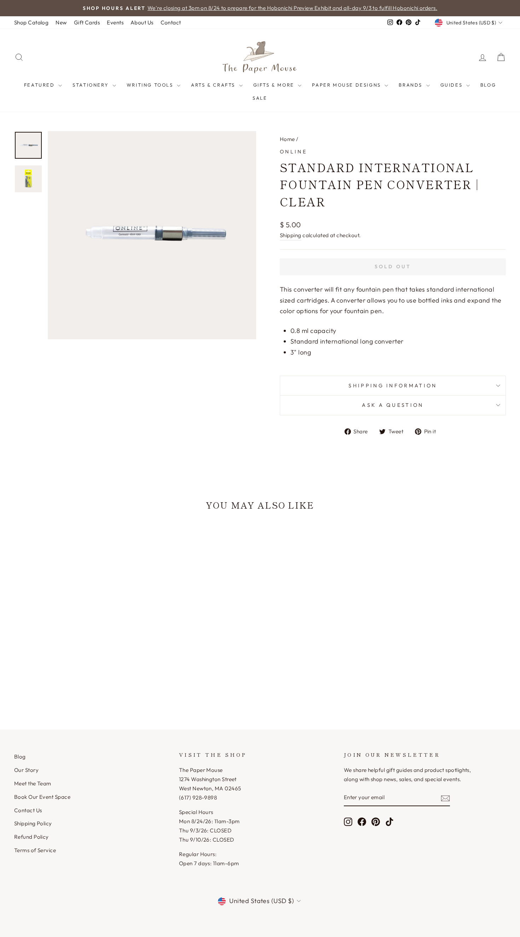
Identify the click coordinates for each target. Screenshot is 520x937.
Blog (488, 85)
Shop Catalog (31, 22)
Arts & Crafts (214, 85)
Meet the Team (32, 783)
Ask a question (392, 405)
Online (293, 151)
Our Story (26, 770)
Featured (40, 85)
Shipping (290, 235)
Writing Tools (151, 85)
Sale (260, 98)
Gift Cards (87, 22)
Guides (452, 85)
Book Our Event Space (42, 796)
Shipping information (392, 385)
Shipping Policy (33, 823)
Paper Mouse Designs (347, 85)
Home (287, 139)
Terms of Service (35, 850)
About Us (142, 22)
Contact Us (28, 810)
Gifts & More (274, 85)
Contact (171, 22)
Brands (411, 85)
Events (115, 22)
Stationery (92, 85)
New (61, 22)
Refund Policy (31, 836)
